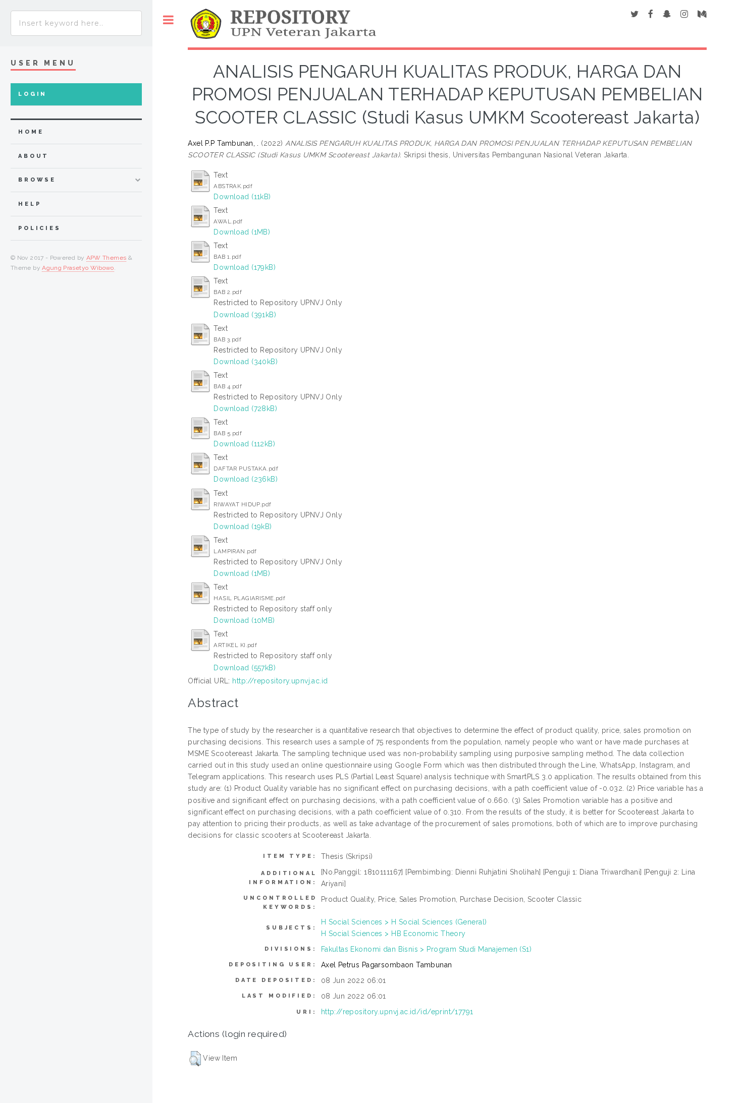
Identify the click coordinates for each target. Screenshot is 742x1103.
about (33, 156)
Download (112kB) (244, 444)
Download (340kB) (246, 362)
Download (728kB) (245, 408)
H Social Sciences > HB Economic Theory (393, 934)
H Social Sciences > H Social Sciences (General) (404, 922)
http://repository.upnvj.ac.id (280, 681)
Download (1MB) (242, 232)
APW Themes (106, 257)
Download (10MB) (244, 620)
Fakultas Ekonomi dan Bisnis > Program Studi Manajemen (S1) (426, 949)
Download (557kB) (245, 668)
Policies (39, 228)
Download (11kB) (242, 197)
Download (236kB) (246, 479)
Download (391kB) (245, 315)
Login (32, 94)
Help (29, 204)
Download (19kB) (243, 527)
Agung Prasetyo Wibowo (78, 267)
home (30, 132)
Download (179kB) (245, 267)
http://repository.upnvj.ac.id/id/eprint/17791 (397, 1012)
